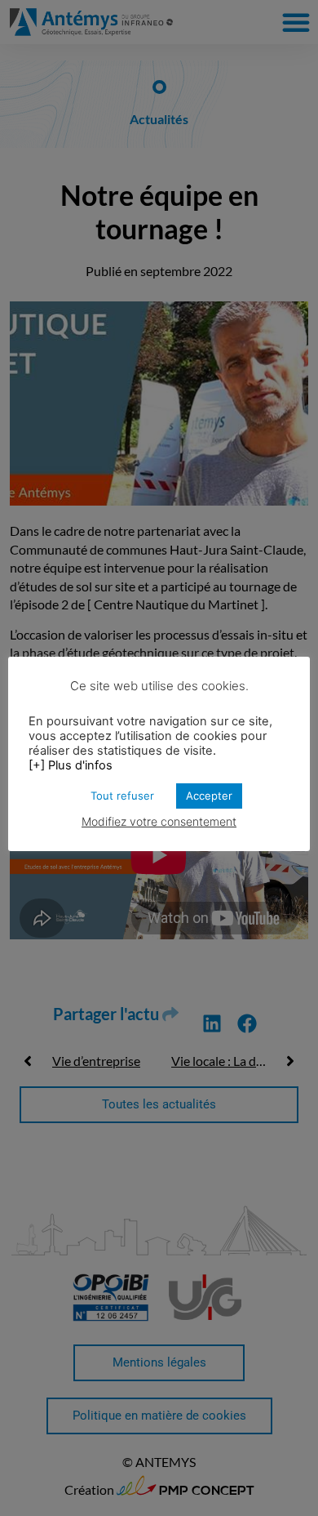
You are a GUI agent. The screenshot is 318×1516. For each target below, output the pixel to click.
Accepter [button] (209, 795)
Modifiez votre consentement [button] (159, 821)
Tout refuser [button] (122, 795)
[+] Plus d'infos (71, 765)
